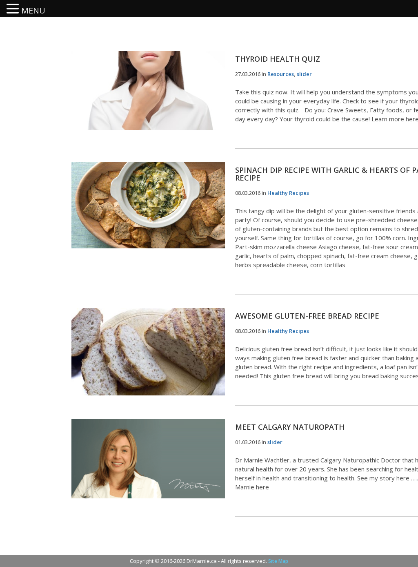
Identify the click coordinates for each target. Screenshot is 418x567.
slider (304, 74)
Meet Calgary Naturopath (290, 427)
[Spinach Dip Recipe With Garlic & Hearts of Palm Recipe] (148, 205)
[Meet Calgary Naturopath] (148, 458)
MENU (33, 10)
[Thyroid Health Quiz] (148, 90)
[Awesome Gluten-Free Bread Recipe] (148, 352)
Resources (280, 74)
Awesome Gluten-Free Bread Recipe (307, 316)
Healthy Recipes (288, 192)
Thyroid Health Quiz (277, 59)
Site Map (278, 561)
